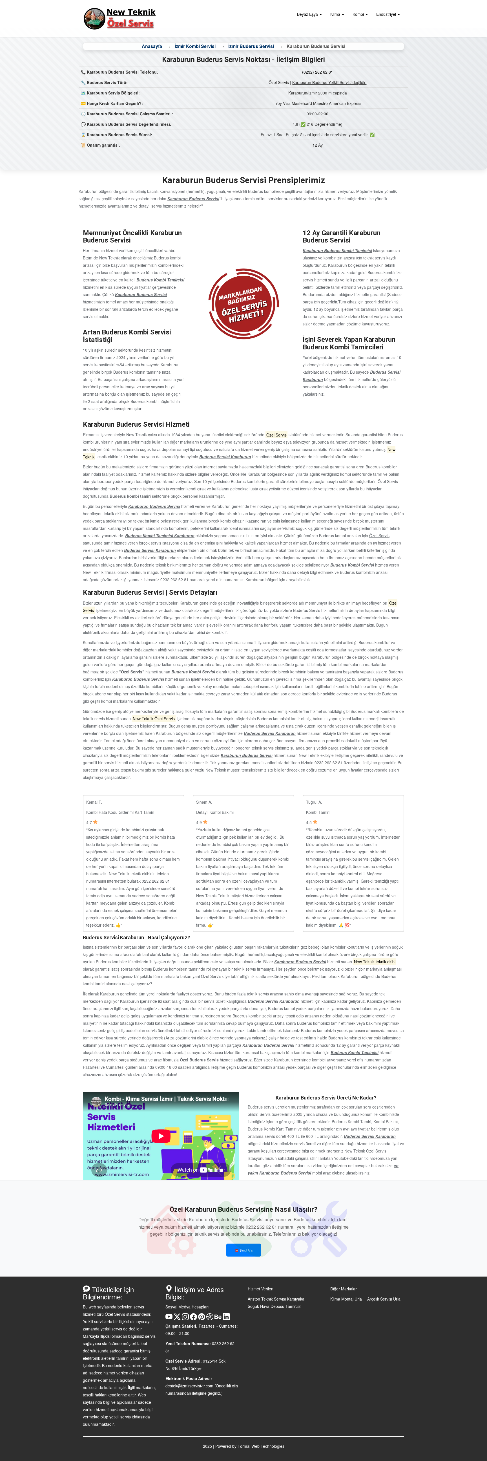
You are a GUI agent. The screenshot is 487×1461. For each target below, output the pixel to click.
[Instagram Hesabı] (185, 1318)
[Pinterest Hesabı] (201, 1318)
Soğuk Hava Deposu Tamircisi (274, 1306)
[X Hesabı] (177, 1318)
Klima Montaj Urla (346, 1299)
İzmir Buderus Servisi (251, 46)
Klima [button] (335, 14)
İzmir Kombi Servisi (195, 46)
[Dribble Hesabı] (209, 1318)
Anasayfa (152, 46)
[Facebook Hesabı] (193, 1318)
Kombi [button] (359, 14)
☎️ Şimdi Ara (244, 1250)
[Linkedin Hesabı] (226, 1318)
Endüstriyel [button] (386, 14)
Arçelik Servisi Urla (383, 1299)
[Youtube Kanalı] (168, 1318)
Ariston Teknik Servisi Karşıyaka (276, 1299)
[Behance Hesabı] (218, 1318)
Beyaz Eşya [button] (308, 14)
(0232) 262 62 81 (317, 72)
